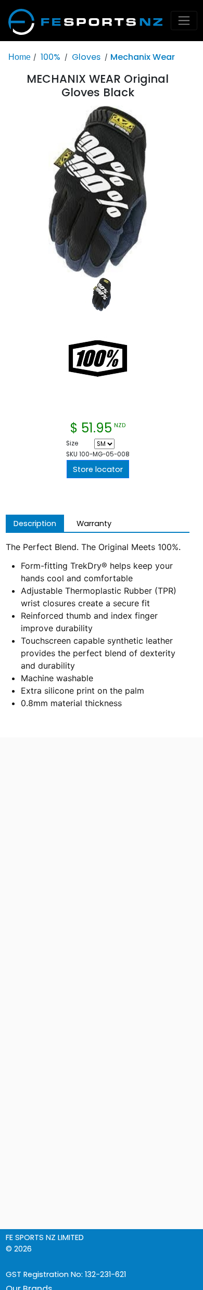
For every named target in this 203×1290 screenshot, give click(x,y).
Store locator (98, 469)
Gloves (86, 57)
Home (19, 56)
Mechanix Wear (142, 57)
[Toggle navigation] (184, 20)
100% (50, 57)
